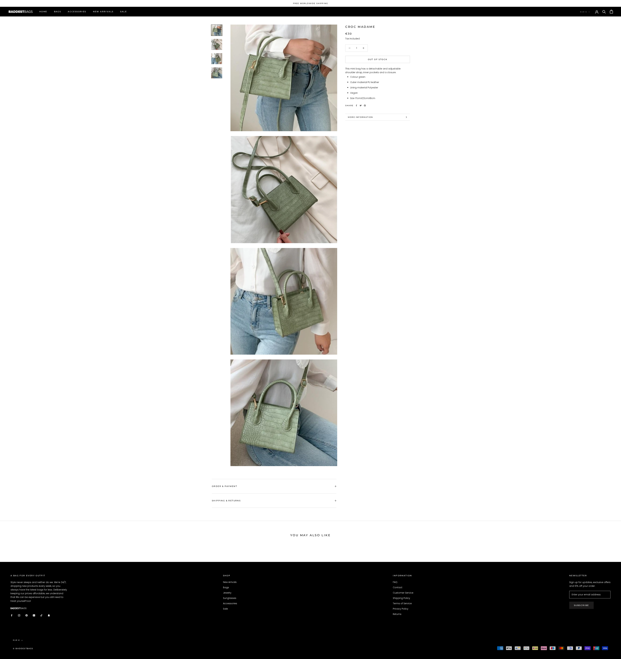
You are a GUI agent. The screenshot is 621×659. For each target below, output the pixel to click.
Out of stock (377, 59)
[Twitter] (361, 105)
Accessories (77, 11)
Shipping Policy (401, 598)
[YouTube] (34, 615)
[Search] (604, 11)
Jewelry (227, 592)
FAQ (395, 582)
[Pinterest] (365, 105)
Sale (123, 11)
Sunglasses (229, 598)
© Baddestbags (23, 648)
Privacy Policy (400, 608)
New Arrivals (103, 11)
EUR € (583, 12)
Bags (57, 11)
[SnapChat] (49, 615)
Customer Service (403, 592)
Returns (397, 614)
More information (360, 117)
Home (43, 11)
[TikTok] (41, 615)
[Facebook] (356, 105)
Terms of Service (402, 603)
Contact (397, 587)
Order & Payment (224, 486)
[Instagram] (19, 615)
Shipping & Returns (226, 500)
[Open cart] (611, 11)
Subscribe (581, 605)
